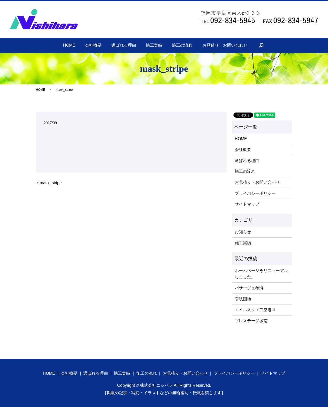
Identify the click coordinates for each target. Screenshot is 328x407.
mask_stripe (51, 183)
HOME (69, 45)
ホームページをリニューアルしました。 (261, 273)
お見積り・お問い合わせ (225, 45)
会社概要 (93, 45)
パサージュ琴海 (249, 288)
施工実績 (154, 45)
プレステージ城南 (251, 321)
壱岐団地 (243, 299)
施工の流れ (182, 45)
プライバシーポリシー (255, 193)
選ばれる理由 (123, 45)
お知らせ (243, 232)
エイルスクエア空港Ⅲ (255, 310)
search (261, 45)
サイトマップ (247, 204)
